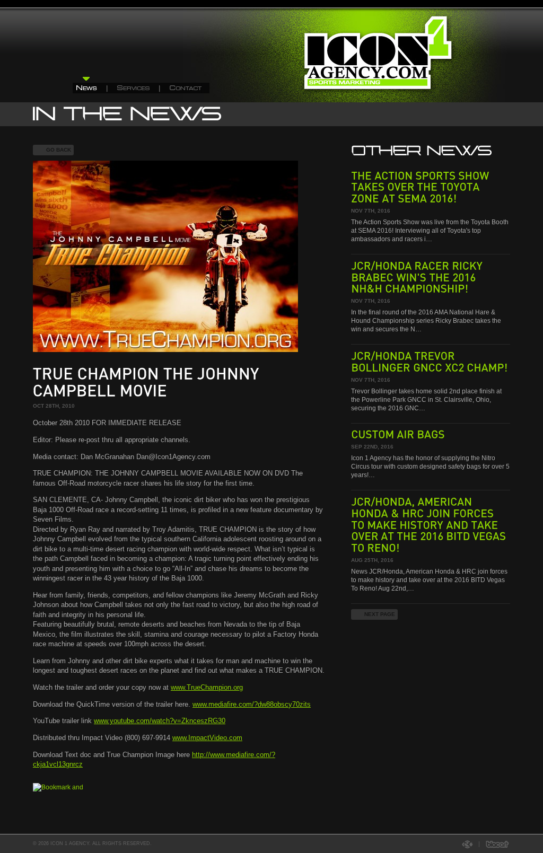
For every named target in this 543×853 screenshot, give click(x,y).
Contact (184, 85)
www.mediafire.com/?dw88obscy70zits (251, 704)
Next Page (379, 614)
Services (134, 85)
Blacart (494, 844)
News (90, 85)
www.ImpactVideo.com (207, 738)
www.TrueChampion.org (207, 687)
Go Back (58, 150)
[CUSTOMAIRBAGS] (399, 434)
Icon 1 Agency (385, 61)
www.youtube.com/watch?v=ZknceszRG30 (159, 721)
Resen (470, 844)
